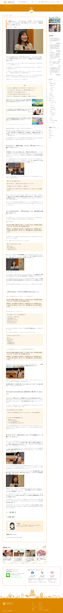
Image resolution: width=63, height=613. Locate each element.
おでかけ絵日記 (53, 109)
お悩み (11, 15)
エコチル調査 (52, 114)
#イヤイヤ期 (8, 537)
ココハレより (52, 122)
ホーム (4, 15)
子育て (7, 15)
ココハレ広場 (52, 96)
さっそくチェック (16, 576)
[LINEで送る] (10, 512)
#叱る (12, 537)
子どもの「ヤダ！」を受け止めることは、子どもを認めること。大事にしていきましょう (21, 96)
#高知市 (50, 130)
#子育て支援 (51, 135)
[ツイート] (15, 512)
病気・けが (51, 98)
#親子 (50, 137)
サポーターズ (52, 87)
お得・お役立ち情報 (53, 120)
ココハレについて (41, 602)
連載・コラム (52, 100)
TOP (32, 602)
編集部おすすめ (53, 83)
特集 (50, 82)
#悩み (18, 537)
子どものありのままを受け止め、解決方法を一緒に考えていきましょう (19, 94)
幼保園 (33, 608)
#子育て (14, 537)
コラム (51, 103)
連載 (51, 111)
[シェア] (13, 512)
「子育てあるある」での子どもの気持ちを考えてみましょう (17, 92)
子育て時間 (52, 107)
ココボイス (52, 105)
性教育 (51, 89)
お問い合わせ (40, 608)
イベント (33, 605)
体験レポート (52, 85)
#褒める (20, 537)
